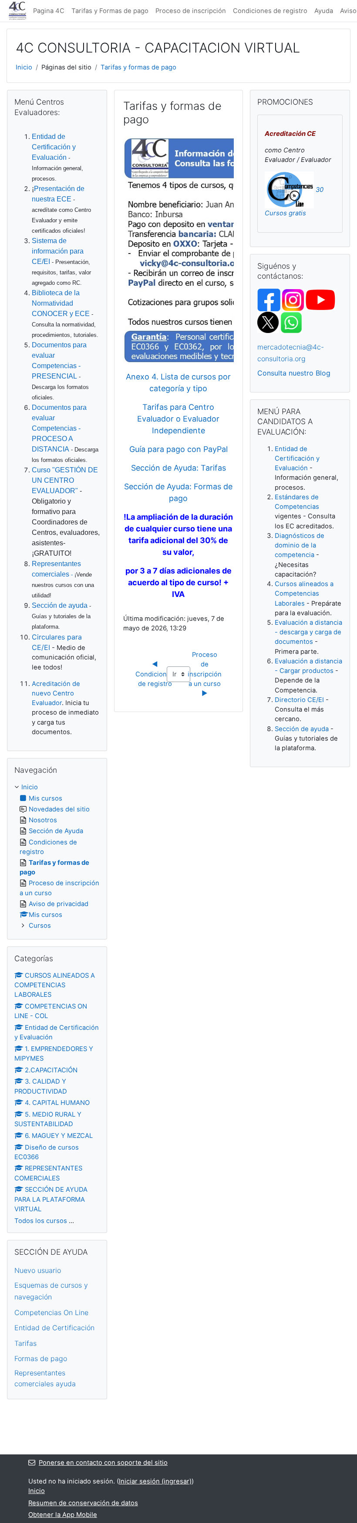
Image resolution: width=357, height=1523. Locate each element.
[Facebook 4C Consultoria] (268, 299)
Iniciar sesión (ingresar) (155, 1481)
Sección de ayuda (60, 605)
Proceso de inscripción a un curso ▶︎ (205, 674)
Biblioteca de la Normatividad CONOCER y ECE (61, 303)
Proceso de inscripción (190, 11)
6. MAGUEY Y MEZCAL (59, 1136)
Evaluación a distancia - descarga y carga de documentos (308, 632)
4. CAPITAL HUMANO (57, 1103)
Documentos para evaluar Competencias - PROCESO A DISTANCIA (59, 428)
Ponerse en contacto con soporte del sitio (103, 1463)
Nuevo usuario (37, 1270)
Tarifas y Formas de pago (109, 11)
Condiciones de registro (270, 11)
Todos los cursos (40, 1221)
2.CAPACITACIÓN (51, 1070)
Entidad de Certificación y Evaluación (54, 147)
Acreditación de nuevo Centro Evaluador (56, 693)
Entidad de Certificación (54, 1327)
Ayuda (323, 11)
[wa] (291, 322)
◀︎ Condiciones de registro (155, 673)
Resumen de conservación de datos (83, 1503)
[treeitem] (57, 856)
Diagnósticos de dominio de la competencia (299, 545)
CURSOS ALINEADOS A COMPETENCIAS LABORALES (54, 985)
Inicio (24, 67)
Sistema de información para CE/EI (58, 251)
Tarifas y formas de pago (138, 67)
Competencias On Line (51, 1312)
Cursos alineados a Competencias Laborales (304, 593)
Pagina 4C (48, 11)
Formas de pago (40, 1358)
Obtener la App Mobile (62, 1515)
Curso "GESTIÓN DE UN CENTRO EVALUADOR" (65, 480)
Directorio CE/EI (299, 700)
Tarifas (25, 1343)
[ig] (293, 299)
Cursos (40, 926)
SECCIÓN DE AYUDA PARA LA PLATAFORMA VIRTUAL (51, 1199)
